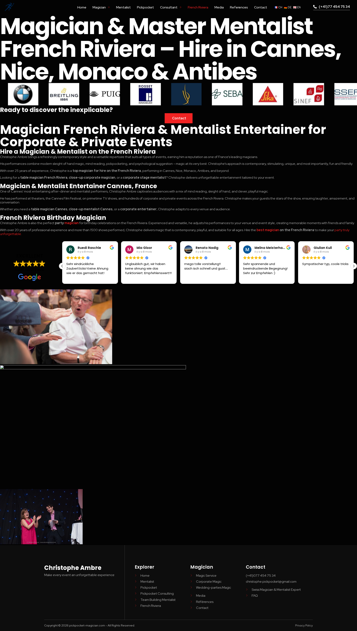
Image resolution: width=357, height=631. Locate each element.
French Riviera (198, 7)
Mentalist (123, 7)
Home (81, 7)
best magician (268, 230)
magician (71, 223)
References (239, 7)
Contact (260, 7)
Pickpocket (145, 7)
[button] (354, 266)
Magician (99, 7)
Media (219, 7)
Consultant (168, 7)
